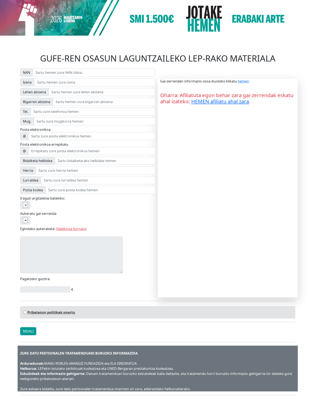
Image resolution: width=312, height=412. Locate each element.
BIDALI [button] (28, 331)
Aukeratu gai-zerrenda (38, 213)
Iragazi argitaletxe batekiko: (42, 198)
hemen (243, 81)
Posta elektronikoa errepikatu (44, 144)
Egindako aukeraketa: (53, 228)
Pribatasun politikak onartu (51, 312)
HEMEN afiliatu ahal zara (220, 101)
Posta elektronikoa (35, 129)
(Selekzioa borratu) (71, 228)
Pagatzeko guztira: (35, 279)
